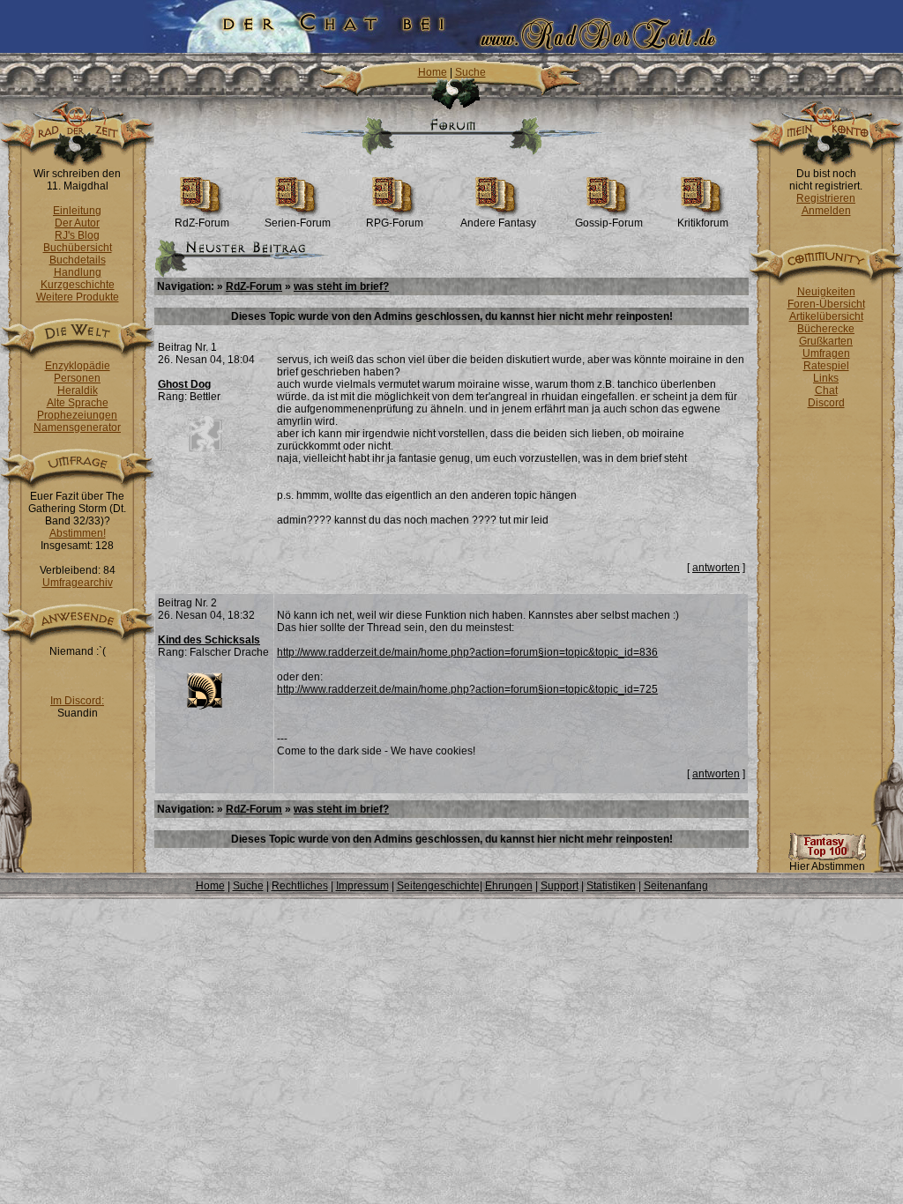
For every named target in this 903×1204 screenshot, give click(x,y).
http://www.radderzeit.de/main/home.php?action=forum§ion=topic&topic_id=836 (467, 652)
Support (559, 886)
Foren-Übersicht (826, 304)
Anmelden (826, 210)
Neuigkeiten (826, 292)
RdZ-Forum (202, 223)
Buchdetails (77, 260)
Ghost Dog (184, 384)
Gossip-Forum (609, 223)
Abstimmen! (77, 533)
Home (432, 72)
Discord (826, 403)
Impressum (362, 886)
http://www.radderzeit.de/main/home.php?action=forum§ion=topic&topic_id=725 (467, 689)
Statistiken (611, 886)
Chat (826, 390)
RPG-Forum (394, 223)
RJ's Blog (77, 235)
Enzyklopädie (77, 366)
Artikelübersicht (826, 316)
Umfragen (826, 353)
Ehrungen (509, 886)
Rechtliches (300, 886)
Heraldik (77, 390)
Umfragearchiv (77, 582)
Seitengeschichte (438, 886)
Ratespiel (826, 366)
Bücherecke (825, 329)
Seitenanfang (676, 886)
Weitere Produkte (77, 297)
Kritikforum (702, 223)
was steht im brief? (341, 286)
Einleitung (77, 210)
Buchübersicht (77, 248)
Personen (77, 378)
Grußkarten (826, 341)
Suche (470, 72)
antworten (716, 567)
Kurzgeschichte (78, 285)
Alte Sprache (77, 403)
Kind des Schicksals (209, 640)
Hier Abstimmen (827, 866)
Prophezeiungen (77, 415)
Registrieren (825, 198)
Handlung (77, 272)
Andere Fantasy (498, 223)
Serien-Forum (298, 223)
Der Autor (77, 223)
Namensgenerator (77, 427)
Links (826, 378)
